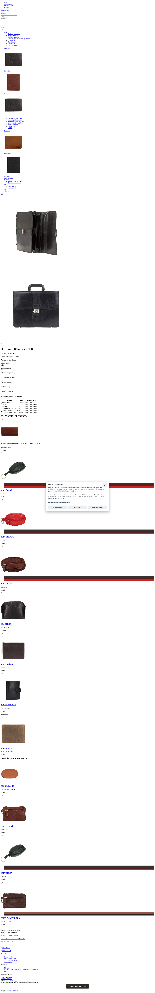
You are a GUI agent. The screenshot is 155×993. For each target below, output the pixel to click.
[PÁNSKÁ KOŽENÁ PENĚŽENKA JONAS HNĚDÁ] (13, 90)
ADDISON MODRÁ (8, 705)
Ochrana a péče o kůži (14, 183)
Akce (5, 189)
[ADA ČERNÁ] (13, 620)
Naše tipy (7, 48)
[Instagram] (6, 951)
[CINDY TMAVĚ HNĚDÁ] (13, 910)
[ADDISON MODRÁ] (13, 701)
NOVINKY (4, 935)
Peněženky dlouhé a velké (15, 118)
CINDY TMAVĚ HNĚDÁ (10, 918)
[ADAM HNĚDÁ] (13, 661)
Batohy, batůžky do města (15, 123)
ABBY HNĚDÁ (6, 584)
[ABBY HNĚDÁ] (13, 574)
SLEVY (11, 935)
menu (2, 29)
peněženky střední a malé (15, 120)
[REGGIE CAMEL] (10, 782)
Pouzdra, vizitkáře (13, 45)
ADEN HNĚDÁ (6, 748)
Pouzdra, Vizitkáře (13, 124)
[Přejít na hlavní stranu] (5, 10)
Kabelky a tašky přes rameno (16, 121)
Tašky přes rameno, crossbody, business (19, 38)
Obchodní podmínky (10, 958)
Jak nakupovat (8, 4)
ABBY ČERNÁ (6, 490)
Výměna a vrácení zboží (11, 960)
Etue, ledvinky (12, 42)
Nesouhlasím (77, 507)
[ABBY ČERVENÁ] (13, 527)
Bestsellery (7, 71)
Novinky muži (12, 188)
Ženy (5, 116)
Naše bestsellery (8, 178)
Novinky (6, 94)
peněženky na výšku (13, 37)
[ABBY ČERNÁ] (13, 480)
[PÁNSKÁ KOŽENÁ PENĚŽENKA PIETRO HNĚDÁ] (13, 150)
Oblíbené (7, 191)
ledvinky (10, 128)
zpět (2, 194)
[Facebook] (5, 948)
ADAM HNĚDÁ (7, 664)
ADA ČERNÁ (6, 624)
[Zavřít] (105, 485)
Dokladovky (11, 43)
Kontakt (6, 7)
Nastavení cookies (97, 507)
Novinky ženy (12, 186)
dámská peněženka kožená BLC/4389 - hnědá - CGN (20, 444)
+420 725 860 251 (6, 979)
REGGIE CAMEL (8, 786)
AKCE (16, 935)
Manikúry (7, 176)
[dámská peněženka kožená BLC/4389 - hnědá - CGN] (10, 440)
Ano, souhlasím (57, 507)
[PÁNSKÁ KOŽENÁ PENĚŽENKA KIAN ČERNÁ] (13, 173)
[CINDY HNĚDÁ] (13, 823)
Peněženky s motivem (14, 34)
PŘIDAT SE (21, 938)
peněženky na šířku (13, 35)
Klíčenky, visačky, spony (15, 181)
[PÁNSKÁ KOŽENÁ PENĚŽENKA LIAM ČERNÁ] (13, 68)
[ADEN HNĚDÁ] (13, 745)
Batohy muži (11, 40)
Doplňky (6, 179)
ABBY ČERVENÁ (7, 537)
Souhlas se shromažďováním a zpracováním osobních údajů (21, 969)
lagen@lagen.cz (10, 980)
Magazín (6, 2)
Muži (5, 32)
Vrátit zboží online (77, 986)
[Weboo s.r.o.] (13, 990)
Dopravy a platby (9, 5)
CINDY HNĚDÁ (7, 826)
